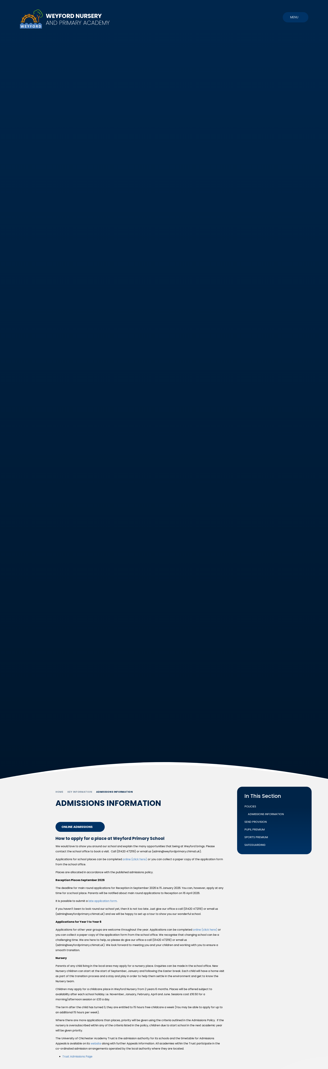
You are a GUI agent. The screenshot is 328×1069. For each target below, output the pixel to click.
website (96, 1043)
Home (59, 792)
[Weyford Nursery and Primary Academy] (31, 19)
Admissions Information (114, 792)
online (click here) (135, 859)
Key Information (79, 792)
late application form (102, 901)
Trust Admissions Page (77, 1056)
